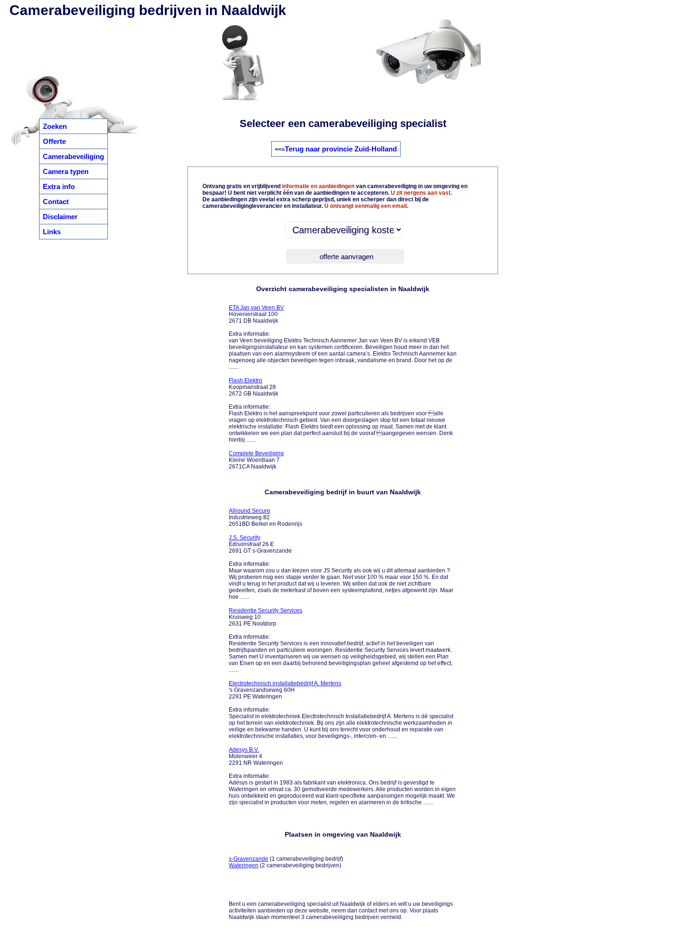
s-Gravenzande (248, 859)
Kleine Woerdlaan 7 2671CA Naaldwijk (256, 460)
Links (52, 232)
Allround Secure (249, 510)
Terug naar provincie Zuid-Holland (341, 149)
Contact (56, 202)
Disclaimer (60, 217)
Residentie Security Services (265, 610)
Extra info (59, 186)
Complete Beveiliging (256, 453)
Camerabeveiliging (73, 156)
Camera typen (66, 171)
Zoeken (55, 126)
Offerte (54, 141)
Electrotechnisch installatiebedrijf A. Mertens (285, 683)
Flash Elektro (245, 380)
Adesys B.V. (244, 749)
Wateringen (243, 865)
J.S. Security (244, 537)
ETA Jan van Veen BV (256, 307)
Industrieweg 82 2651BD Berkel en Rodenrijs (265, 517)
